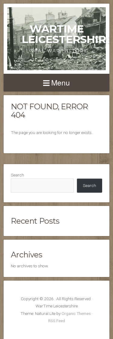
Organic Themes (76, 313)
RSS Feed (56, 320)
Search (17, 175)
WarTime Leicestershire (67, 34)
